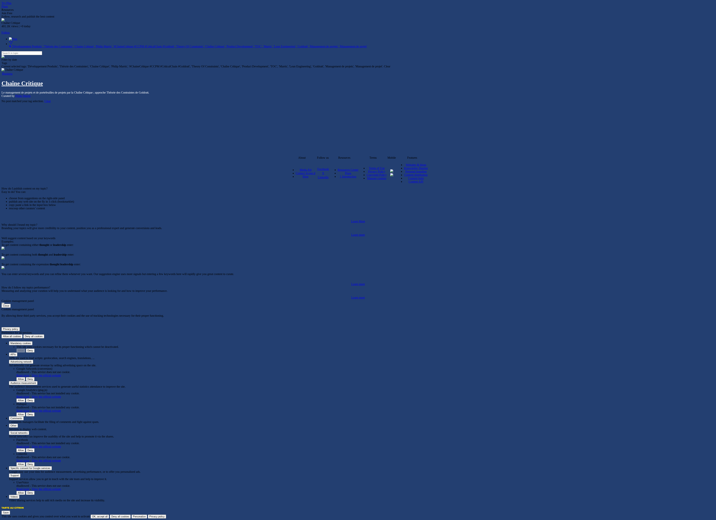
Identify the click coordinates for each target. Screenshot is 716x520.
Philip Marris (23, 95)
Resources (7, 9)
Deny (30, 350)
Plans (4, 6)
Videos (14, 496)
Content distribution (416, 174)
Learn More (358, 221)
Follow (5, 32)
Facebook (323, 169)
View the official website (46, 375)
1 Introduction (348, 176)
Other (13, 425)
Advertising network (21, 361)
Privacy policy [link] (10, 329)
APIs (13, 354)
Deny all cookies (34, 336)
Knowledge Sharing (416, 168)
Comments (16, 418)
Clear (47, 101)
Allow (21, 350)
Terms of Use (377, 168)
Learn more (358, 234)
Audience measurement (23, 383)
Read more (22, 375)
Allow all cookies (12, 336)
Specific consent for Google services (30, 468)
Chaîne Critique (22, 83)
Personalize (139, 516)
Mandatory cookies (20, 343)
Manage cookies (376, 178)
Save (6, 512)
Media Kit (306, 169)
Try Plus (6, 3)
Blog (305, 176)
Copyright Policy (377, 174)
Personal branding (416, 171)
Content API (416, 181)
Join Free (6, 13)
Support (14, 475)
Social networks (19, 432)
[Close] (2, 303)
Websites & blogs (416, 164)
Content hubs (416, 178)
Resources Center (348, 169)
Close (6, 305)
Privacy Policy (376, 171)
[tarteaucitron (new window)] (12, 509)
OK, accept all (100, 516)
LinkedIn (323, 177)
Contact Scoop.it (305, 173)
